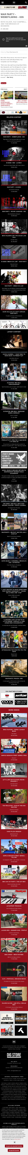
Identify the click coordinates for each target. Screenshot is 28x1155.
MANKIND (17, 1112)
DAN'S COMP (22, 1109)
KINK (25, 1110)
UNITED (8, 1117)
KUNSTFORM (5, 1112)
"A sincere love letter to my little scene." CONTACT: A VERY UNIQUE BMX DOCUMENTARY (14, 621)
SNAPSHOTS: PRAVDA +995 (14, 678)
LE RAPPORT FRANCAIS (14, 906)
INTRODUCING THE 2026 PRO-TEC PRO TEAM (14, 650)
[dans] (14, 7)
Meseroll (12, 1128)
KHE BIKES (20, 1110)
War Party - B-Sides (14, 187)
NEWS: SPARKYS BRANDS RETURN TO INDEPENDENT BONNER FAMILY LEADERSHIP (14, 472)
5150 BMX (23, 1126)
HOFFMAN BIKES (13, 1110)
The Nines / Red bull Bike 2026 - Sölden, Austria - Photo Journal (14, 504)
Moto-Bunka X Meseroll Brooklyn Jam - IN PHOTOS (14, 561)
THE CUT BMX (15, 1109)
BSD (17, 1107)
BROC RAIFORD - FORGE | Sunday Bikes (14, 730)
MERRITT (22, 1112)
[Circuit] (21, 702)
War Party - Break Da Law (14, 286)
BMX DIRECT (12, 1107)
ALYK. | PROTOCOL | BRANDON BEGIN (14, 979)
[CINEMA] (7, 1030)
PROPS (13, 1114)
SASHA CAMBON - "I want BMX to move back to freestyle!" (14, 354)
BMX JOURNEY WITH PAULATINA (21, 101)
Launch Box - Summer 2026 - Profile (14, 930)
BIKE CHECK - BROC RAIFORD (14, 954)
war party (3, 83)
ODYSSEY (3, 1114)
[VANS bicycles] (7, 695)
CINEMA (4, 1109)
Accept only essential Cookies (14, 1146)
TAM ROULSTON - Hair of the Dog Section (14, 806)
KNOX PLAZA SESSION (14, 831)
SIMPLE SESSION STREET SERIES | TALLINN (14, 856)
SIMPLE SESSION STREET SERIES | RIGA (14, 755)
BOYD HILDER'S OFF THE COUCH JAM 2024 (14, 236)
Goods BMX (5, 1128)
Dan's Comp (16, 1126)
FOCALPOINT (4, 1110)
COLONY (8, 1109)
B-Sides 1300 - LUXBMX (14, 163)
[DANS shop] (21, 695)
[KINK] (7, 1018)
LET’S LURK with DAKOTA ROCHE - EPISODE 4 (14, 780)
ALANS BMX (5, 1107)
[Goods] (7, 702)
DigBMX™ (23, 1046)
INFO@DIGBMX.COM (16, 1070)
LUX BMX (12, 1112)
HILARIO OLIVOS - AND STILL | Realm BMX (14, 1003)
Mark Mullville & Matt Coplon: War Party (14, 312)
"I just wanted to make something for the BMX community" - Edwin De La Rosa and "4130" (14, 591)
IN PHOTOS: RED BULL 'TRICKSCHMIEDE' (14, 383)
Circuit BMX (9, 1126)
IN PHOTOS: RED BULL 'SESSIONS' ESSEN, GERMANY (14, 412)
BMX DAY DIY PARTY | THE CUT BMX (14, 881)
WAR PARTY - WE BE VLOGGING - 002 (14, 211)
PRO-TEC (18, 1114)
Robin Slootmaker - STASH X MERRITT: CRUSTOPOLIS (7, 103)
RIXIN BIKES (24, 1114)
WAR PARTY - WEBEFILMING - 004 (14, 137)
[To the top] (14, 1042)
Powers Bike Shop (20, 1128)
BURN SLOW (22, 1107)
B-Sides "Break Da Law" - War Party (14, 261)
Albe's (3, 1126)
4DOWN (24, 1117)
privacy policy (17, 1139)
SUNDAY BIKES (12, 1115)
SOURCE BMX (4, 1115)
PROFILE (9, 1114)
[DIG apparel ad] (14, 112)
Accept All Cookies (14, 1150)
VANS (12, 1117)
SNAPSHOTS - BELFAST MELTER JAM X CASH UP (14, 533)
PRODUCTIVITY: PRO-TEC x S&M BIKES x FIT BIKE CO (14, 440)
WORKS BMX (18, 1117)
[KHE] (21, 1030)
